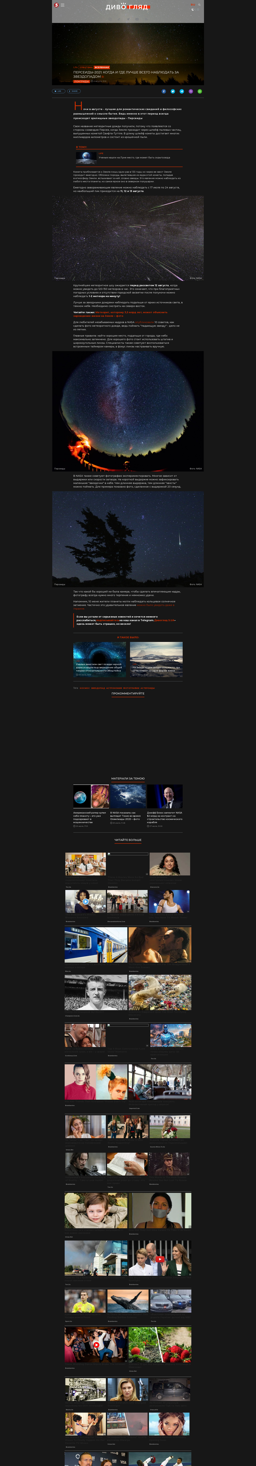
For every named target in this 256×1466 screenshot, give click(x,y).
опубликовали (144, 322)
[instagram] (109, 19)
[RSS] (146, 19)
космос (85, 688)
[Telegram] (128, 19)
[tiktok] (118, 19)
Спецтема (86, 67)
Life (75, 67)
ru (193, 4)
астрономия (114, 688)
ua (187, 4)
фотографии (131, 688)
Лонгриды (81, 81)
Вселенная (102, 67)
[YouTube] (137, 19)
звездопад (98, 688)
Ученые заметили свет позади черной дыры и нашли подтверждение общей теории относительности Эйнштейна (99, 667)
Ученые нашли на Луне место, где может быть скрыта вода (134, 157)
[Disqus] (128, 735)
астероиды (148, 688)
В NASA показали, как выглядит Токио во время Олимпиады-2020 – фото (125, 815)
